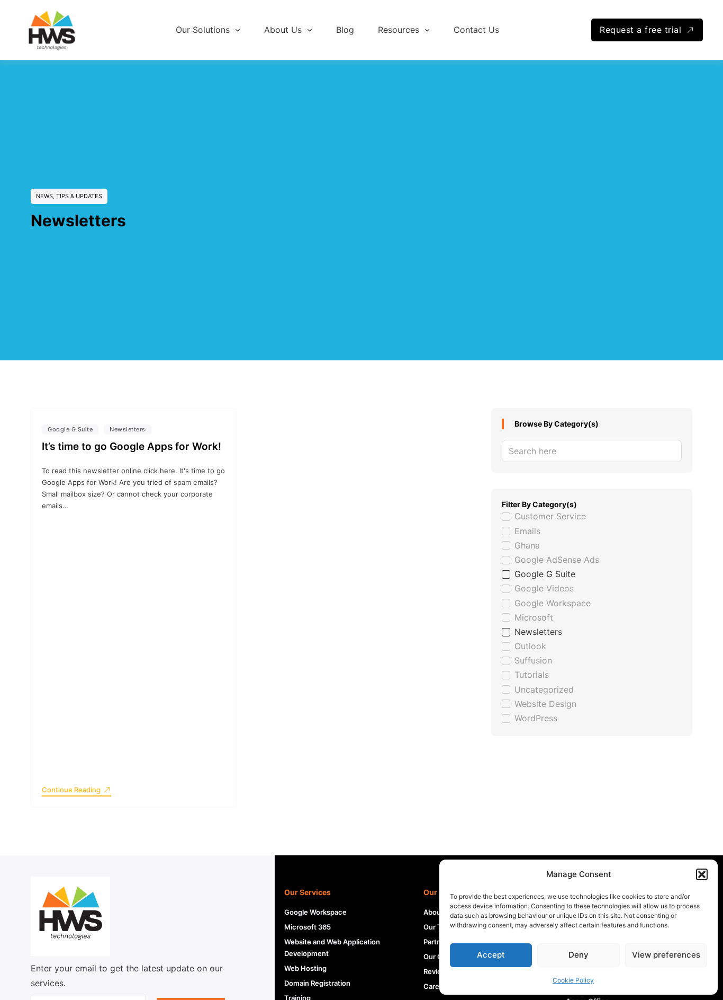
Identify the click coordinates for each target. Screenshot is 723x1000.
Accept (491, 955)
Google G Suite (70, 429)
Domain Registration (317, 983)
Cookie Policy (573, 980)
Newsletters (128, 429)
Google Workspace (315, 912)
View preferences (666, 955)
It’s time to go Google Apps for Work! (131, 446)
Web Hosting (305, 968)
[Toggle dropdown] (237, 30)
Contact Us (476, 29)
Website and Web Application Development (332, 947)
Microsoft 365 (307, 927)
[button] (702, 874)
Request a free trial (640, 29)
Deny (578, 955)
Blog (345, 29)
